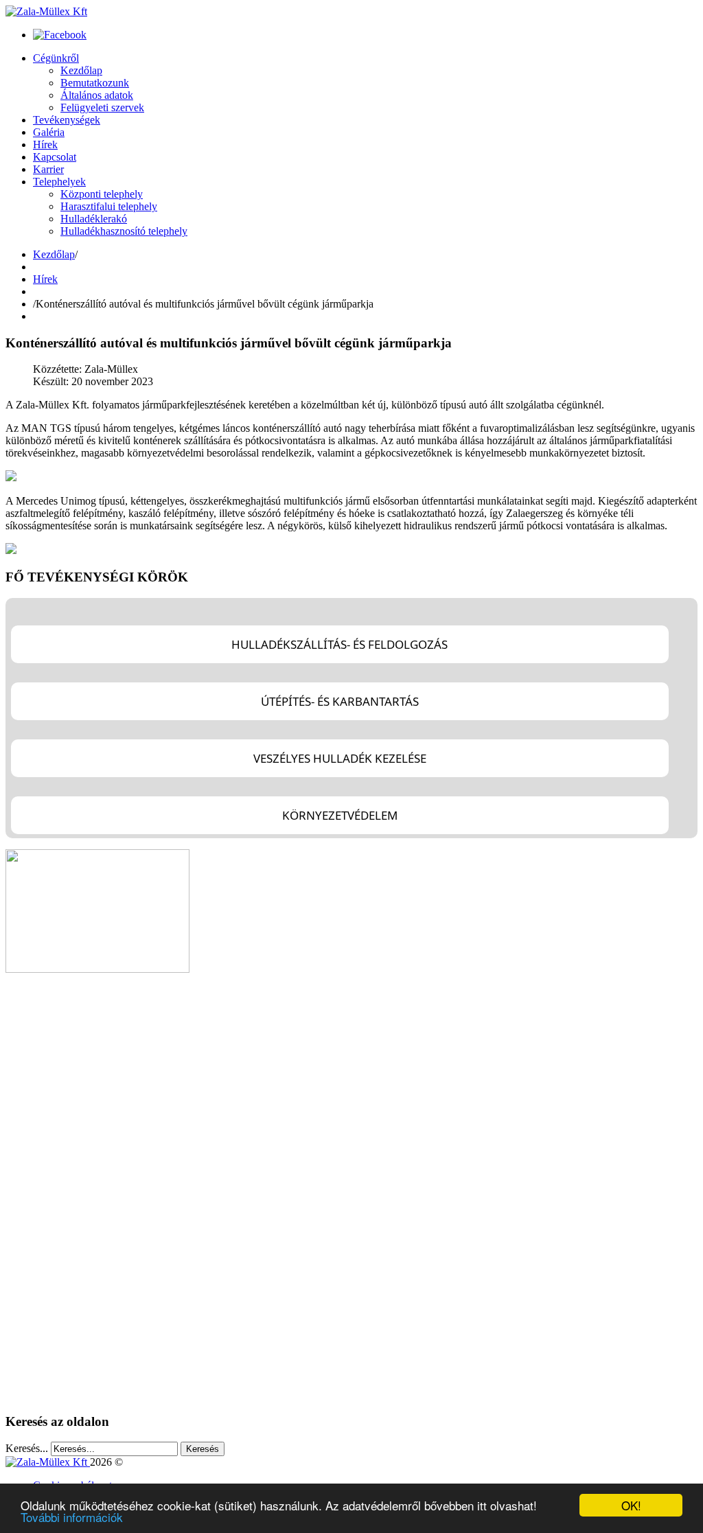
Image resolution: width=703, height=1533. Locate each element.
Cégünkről (56, 58)
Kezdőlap (81, 70)
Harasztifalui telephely (108, 206)
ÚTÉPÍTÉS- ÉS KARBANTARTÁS (340, 701)
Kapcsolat (54, 157)
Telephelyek (59, 181)
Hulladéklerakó (93, 218)
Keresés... (26, 1448)
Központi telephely (101, 194)
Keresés (202, 1449)
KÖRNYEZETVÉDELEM (339, 815)
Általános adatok (96, 95)
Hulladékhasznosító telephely (123, 231)
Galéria (49, 132)
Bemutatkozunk (94, 83)
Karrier (48, 169)
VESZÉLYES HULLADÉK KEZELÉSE (339, 758)
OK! (631, 1505)
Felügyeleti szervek (102, 107)
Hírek (45, 144)
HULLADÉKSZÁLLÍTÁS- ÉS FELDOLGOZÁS (339, 644)
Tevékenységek (66, 120)
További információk (72, 1516)
